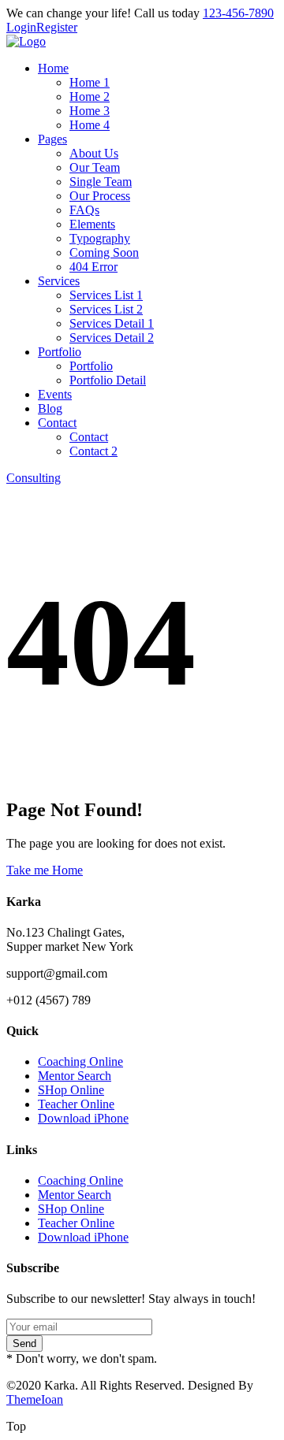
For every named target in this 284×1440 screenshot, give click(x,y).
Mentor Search (74, 1075)
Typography (99, 238)
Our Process (99, 195)
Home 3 (89, 110)
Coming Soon (104, 252)
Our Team (94, 167)
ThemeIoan (34, 1399)
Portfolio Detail (107, 380)
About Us (93, 153)
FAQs (84, 210)
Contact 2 (93, 451)
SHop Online (71, 1090)
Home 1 (89, 82)
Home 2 (89, 96)
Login (21, 27)
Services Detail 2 (111, 337)
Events (55, 394)
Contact (57, 422)
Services (59, 281)
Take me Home (44, 870)
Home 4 (89, 125)
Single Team (100, 181)
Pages (52, 139)
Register (56, 27)
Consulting (33, 477)
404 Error (93, 266)
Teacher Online (76, 1104)
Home (53, 68)
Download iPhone (83, 1118)
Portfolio (59, 351)
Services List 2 (106, 309)
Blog (50, 408)
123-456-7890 (238, 13)
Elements (92, 224)
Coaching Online (80, 1061)
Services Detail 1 (111, 323)
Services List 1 (106, 295)
